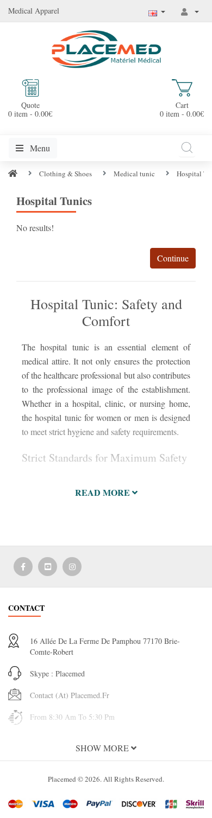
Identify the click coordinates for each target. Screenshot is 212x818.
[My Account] (190, 11)
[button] (106, 492)
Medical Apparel (33, 10)
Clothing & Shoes (65, 173)
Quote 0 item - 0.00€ (30, 109)
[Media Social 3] (72, 566)
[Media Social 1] (23, 566)
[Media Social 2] (47, 566)
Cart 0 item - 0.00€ (182, 109)
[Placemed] (106, 48)
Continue (173, 258)
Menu (39, 148)
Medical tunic (134, 173)
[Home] (12, 173)
